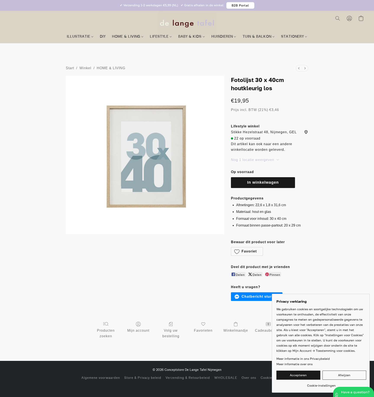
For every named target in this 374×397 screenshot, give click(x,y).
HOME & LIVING (126, 37)
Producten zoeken (106, 333)
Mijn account (138, 330)
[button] (240, 5)
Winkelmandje (235, 330)
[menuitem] (299, 68)
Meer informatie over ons (294, 364)
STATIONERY (293, 37)
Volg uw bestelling (170, 333)
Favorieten (203, 330)
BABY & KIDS (190, 37)
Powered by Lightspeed (187, 385)
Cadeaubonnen (268, 330)
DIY (103, 37)
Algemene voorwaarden (100, 378)
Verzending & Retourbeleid (188, 378)
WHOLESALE (225, 378)
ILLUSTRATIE (79, 37)
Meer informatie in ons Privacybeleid (303, 358)
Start (70, 68)
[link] (321, 384)
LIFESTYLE (160, 37)
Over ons (249, 378)
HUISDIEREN (222, 37)
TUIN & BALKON (257, 37)
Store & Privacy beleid (142, 378)
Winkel (85, 68)
